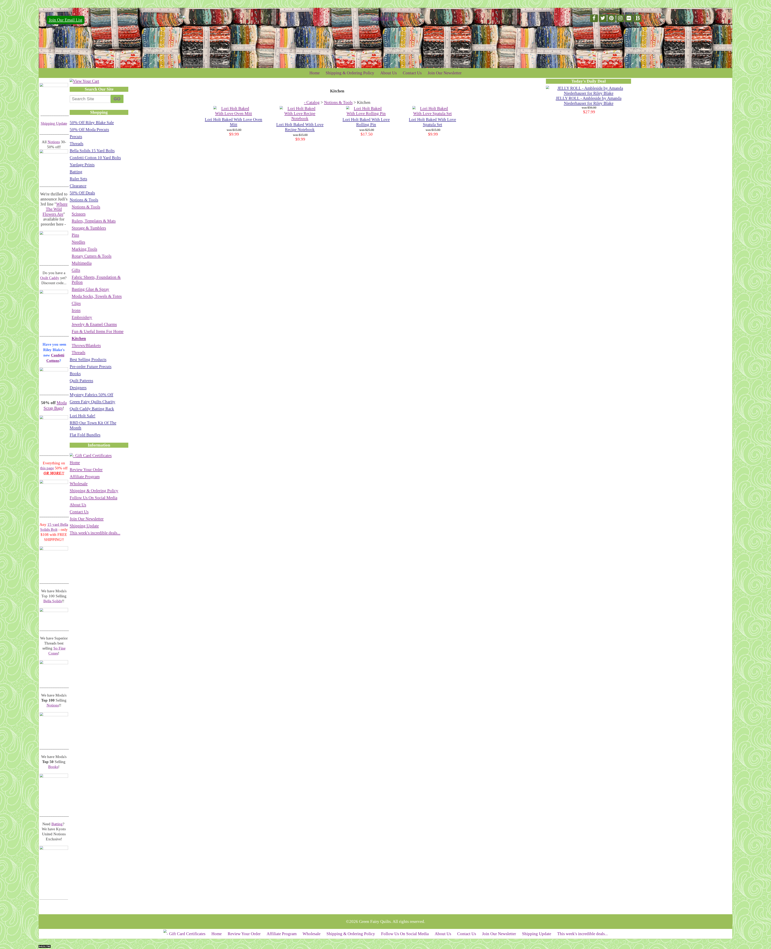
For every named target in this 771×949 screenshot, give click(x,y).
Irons (76, 310)
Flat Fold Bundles (85, 434)
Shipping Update (54, 123)
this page (47, 468)
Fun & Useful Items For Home (97, 331)
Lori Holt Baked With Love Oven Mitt (233, 122)
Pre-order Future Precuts (90, 366)
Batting (57, 824)
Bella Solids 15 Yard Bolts (92, 150)
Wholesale (79, 483)
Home (314, 72)
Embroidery (82, 317)
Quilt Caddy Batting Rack (92, 408)
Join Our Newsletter (445, 72)
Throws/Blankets (86, 345)
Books (53, 767)
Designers (78, 387)
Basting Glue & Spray (90, 289)
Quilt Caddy (49, 278)
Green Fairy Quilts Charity (92, 401)
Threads (76, 143)
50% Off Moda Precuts (89, 129)
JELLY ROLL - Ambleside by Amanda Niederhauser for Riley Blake (588, 101)
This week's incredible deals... (95, 532)
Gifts (76, 270)
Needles (78, 242)
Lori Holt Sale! (82, 415)
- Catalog (312, 102)
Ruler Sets (78, 178)
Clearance (78, 185)
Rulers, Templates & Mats (94, 221)
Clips (76, 303)
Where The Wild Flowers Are (55, 209)
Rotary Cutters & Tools (91, 256)
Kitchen (79, 338)
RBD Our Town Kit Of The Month (93, 425)
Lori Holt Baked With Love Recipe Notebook (299, 127)
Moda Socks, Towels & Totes (97, 296)
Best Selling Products (88, 359)
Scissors (79, 213)
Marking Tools (84, 249)
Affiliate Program (85, 476)
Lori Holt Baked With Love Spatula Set (432, 122)
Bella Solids (52, 601)
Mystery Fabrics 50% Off (91, 394)
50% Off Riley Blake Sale (92, 122)
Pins (75, 235)
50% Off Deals (82, 192)
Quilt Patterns (81, 380)
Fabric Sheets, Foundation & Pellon (96, 280)
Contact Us (412, 72)
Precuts (76, 136)
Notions (54, 142)
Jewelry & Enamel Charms (94, 324)
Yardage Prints (82, 164)
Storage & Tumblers (89, 228)
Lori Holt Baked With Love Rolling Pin (366, 122)
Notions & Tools (84, 199)
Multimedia (82, 263)
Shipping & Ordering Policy (350, 72)
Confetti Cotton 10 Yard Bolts (95, 157)
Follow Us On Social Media (93, 497)
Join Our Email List (65, 19)
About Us (388, 72)
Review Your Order (86, 469)
